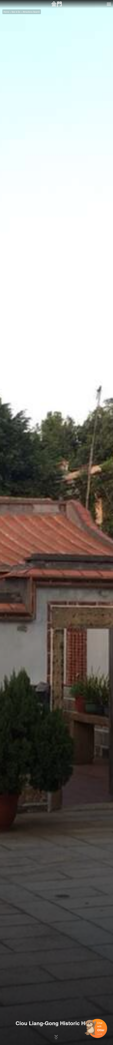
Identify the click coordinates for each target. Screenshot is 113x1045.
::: (1, 1)
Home (6, 11)
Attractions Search (31, 11)
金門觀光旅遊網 (56, 4)
